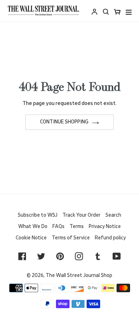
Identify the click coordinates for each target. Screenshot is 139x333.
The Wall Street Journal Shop (79, 275)
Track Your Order (81, 215)
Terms (77, 226)
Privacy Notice (105, 226)
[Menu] (128, 11)
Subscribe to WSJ (37, 215)
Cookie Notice (31, 237)
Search (113, 215)
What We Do (32, 226)
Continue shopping (64, 122)
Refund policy (110, 237)
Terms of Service (71, 237)
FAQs (58, 226)
